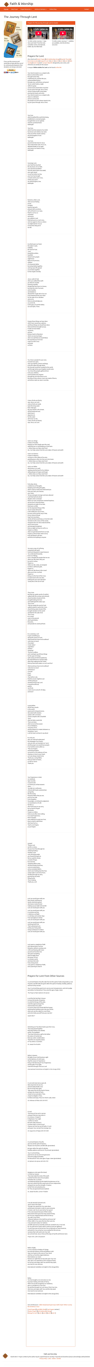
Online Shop (53, 9)
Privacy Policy (43, 1358)
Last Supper (50, 1309)
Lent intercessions (33, 61)
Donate (59, 1358)
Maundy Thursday (65, 59)
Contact (86, 9)
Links (49, 1358)
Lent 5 (66, 61)
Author (54, 1358)
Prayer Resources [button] (26, 9)
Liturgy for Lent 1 (44, 61)
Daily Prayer (15, 9)
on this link (58, 67)
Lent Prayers (32, 1309)
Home (6, 9)
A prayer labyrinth (47, 63)
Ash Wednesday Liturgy (52, 59)
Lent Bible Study (41, 1309)
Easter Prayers (41, 59)
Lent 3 (57, 61)
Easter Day (36, 63)
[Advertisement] (13, 103)
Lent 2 (52, 61)
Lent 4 (62, 61)
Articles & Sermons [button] (40, 9)
